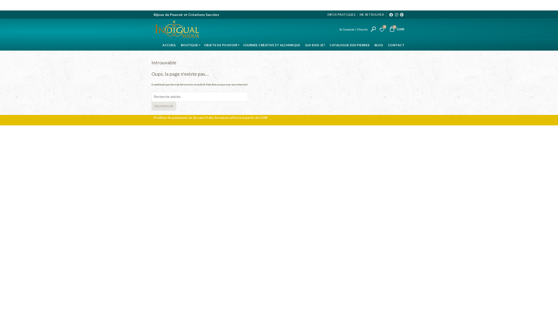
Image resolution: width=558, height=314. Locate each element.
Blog (378, 45)
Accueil (169, 45)
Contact (396, 45)
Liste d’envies (384, 27)
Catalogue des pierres (350, 45)
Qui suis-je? (315, 45)
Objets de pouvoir (220, 45)
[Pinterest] (401, 15)
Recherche (163, 106)
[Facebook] (391, 15)
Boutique (189, 45)
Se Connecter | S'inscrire (353, 29)
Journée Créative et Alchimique (271, 45)
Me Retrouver (372, 14)
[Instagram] (396, 15)
